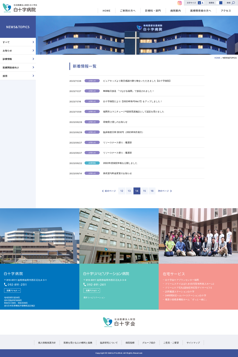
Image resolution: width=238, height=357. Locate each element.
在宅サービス (174, 274)
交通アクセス (12, 290)
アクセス (226, 10)
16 (152, 190)
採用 (5, 76)
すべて (6, 42)
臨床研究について (109, 342)
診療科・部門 (153, 10)
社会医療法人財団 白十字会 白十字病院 (20, 8)
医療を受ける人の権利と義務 (78, 342)
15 (144, 190)
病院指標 (130, 342)
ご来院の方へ (128, 10)
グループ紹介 (148, 342)
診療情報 (7, 59)
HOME (106, 10)
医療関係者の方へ (200, 10)
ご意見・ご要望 (171, 342)
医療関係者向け (11, 67)
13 (129, 190)
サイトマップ (193, 342)
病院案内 (175, 10)
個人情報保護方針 (47, 342)
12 (121, 190)
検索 (229, 2)
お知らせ (7, 50)
